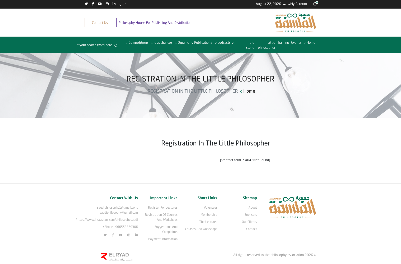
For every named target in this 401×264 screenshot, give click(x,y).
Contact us (100, 22)
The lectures (208, 221)
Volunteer (210, 207)
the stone (250, 44)
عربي (122, 4)
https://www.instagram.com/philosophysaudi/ (107, 219)
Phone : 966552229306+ (120, 226)
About (253, 207)
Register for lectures (163, 207)
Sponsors (251, 214)
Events (296, 42)
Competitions (138, 42)
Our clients (249, 221)
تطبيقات (113, 259)
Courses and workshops (201, 229)
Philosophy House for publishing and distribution (155, 22)
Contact (251, 229)
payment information (163, 239)
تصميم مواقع (126, 259)
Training (283, 42)
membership (209, 214)
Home (311, 42)
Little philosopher (266, 44)
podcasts (223, 42)
